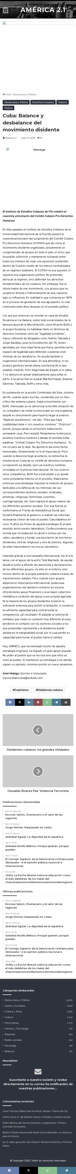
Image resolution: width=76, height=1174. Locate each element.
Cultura (9, 1017)
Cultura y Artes (13, 1011)
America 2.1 (11, 138)
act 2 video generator (15, 1142)
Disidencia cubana (50, 690)
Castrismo (21, 690)
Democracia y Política (24, 94)
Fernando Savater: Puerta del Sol (49, 1111)
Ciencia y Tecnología (16, 1028)
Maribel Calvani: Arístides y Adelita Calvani (47, 1117)
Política (8, 108)
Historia (62, 102)
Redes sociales (13, 1040)
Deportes (10, 1034)
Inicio (8, 94)
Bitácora (9, 1051)
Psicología (10, 1045)
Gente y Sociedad (15, 1005)
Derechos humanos (43, 102)
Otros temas (12, 1022)
